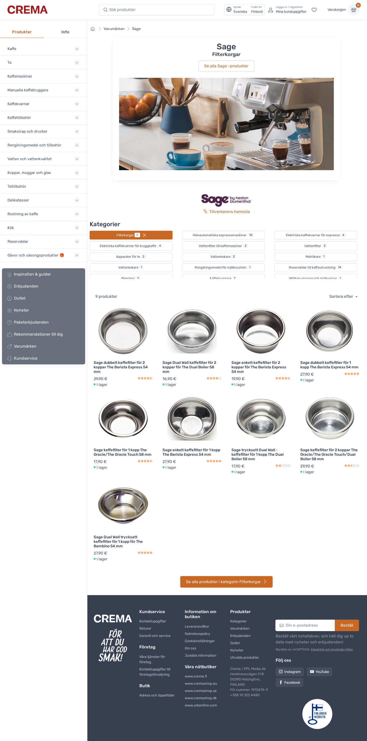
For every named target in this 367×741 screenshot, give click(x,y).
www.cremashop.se (201, 691)
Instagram (292, 672)
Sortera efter (341, 296)
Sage (136, 29)
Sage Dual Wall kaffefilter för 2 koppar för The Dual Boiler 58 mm (189, 367)
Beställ (347, 625)
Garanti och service (155, 636)
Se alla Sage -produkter (226, 66)
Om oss (190, 648)
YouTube (322, 672)
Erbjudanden (26, 286)
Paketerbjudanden (31, 322)
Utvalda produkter (244, 657)
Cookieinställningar (200, 641)
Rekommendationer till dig (38, 334)
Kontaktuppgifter (152, 621)
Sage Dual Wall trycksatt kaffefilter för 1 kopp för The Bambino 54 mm (118, 541)
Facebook (292, 682)
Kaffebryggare (223, 278)
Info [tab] (65, 32)
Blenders (130, 278)
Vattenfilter (315, 246)
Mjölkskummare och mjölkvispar (315, 278)
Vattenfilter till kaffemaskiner (222, 246)
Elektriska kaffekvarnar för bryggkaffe (130, 246)
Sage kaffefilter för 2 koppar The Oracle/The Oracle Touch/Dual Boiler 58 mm (329, 454)
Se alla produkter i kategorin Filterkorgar (223, 581)
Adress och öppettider (157, 695)
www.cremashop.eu (201, 683)
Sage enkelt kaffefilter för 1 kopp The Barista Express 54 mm (191, 452)
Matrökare (315, 257)
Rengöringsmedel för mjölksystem (222, 267)
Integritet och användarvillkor (332, 649)
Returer (145, 628)
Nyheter (21, 310)
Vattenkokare (222, 257)
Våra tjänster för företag (152, 659)
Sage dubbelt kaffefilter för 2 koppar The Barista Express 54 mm (121, 367)
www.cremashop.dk (201, 698)
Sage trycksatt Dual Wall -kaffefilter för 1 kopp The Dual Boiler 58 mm (257, 454)
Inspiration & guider (32, 274)
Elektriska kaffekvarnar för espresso (315, 235)
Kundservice (25, 358)
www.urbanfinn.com (201, 705)
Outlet (19, 298)
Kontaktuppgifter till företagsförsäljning (154, 672)
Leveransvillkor (197, 626)
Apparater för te (130, 257)
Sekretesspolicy (197, 634)
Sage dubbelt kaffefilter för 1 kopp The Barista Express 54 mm (329, 364)
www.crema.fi (196, 676)
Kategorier (238, 621)
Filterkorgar (127, 235)
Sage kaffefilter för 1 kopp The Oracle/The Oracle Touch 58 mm (123, 452)
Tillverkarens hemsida (229, 211)
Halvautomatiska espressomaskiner (222, 235)
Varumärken (25, 346)
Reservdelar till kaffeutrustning (315, 267)
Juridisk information (200, 655)
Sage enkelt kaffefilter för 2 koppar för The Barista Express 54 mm (258, 367)
